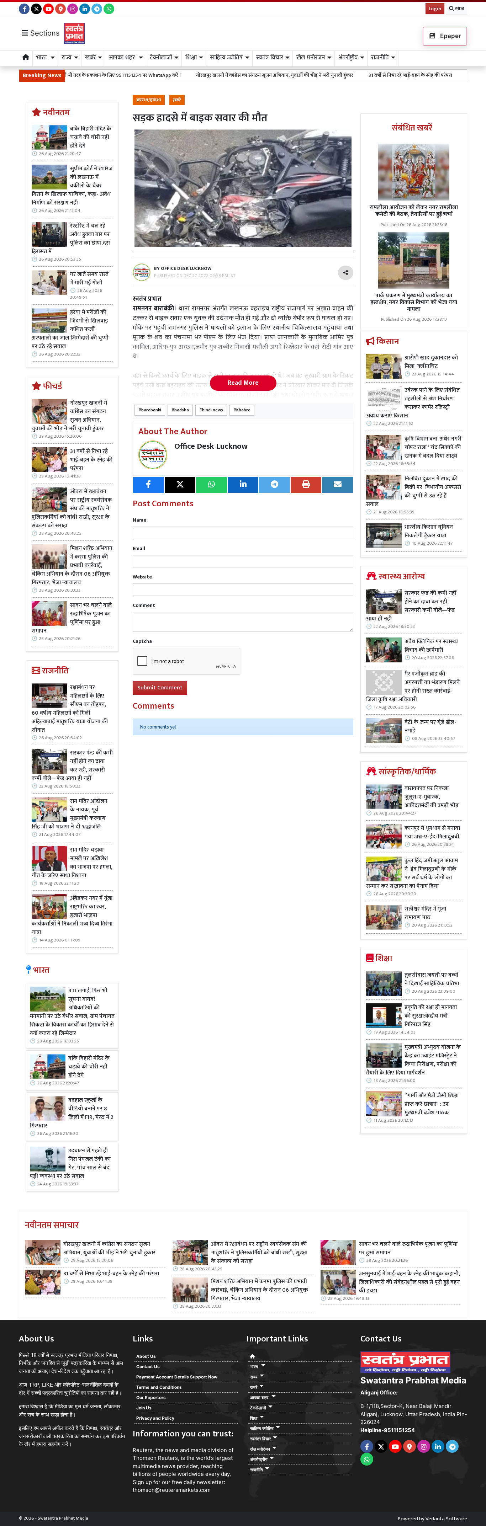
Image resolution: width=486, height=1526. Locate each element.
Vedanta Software (446, 1518)
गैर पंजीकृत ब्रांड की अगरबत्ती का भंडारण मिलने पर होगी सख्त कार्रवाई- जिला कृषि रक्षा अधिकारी (413, 687)
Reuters (143, 1450)
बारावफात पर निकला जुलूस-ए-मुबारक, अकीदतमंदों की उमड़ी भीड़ (432, 797)
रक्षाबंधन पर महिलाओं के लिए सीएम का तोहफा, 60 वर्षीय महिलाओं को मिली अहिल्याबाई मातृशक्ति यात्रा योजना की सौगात (70, 709)
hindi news (212, 410)
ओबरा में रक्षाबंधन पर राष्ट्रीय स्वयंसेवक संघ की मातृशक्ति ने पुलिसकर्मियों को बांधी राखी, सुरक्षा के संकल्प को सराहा (72, 508)
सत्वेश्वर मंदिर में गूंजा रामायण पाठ (425, 913)
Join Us (144, 1407)
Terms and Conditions (159, 1387)
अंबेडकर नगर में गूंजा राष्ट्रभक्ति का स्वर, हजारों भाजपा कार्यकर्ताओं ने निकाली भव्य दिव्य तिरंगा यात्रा (72, 915)
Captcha (142, 641)
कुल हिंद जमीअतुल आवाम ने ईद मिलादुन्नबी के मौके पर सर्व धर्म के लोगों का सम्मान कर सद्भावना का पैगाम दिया (412, 874)
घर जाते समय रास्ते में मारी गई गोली (89, 278)
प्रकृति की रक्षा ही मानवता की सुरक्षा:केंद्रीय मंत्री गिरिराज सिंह (431, 1016)
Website (142, 577)
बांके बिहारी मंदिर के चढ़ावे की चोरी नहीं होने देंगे (90, 137)
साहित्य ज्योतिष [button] (226, 58)
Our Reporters (151, 1397)
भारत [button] (42, 58)
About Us (146, 1356)
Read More (243, 383)
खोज (459, 9)
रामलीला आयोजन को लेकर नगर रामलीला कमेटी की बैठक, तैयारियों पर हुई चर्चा (414, 211)
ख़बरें (177, 100)
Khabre (243, 410)
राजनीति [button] (380, 58)
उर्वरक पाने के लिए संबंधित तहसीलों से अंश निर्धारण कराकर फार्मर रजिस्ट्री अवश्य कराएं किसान (413, 403)
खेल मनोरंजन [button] (310, 58)
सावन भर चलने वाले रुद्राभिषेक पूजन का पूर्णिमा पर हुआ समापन (72, 618)
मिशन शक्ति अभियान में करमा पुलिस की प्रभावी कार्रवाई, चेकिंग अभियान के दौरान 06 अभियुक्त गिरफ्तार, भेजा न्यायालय (72, 565)
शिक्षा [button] (191, 58)
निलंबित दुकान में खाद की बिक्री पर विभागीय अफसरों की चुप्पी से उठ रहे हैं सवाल (413, 492)
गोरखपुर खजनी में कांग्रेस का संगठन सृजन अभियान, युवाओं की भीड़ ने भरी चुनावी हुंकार (215, 75)
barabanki (151, 410)
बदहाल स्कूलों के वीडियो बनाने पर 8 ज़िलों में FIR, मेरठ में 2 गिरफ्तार (71, 1113)
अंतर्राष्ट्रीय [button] (348, 58)
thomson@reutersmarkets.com (172, 1490)
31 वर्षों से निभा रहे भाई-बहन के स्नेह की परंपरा (350, 75)
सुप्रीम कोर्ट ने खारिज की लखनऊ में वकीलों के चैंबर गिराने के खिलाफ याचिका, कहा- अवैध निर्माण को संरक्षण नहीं (72, 186)
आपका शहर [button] (122, 58)
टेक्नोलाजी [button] (161, 58)
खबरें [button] (90, 58)
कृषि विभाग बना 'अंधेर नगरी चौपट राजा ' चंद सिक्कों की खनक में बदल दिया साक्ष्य (433, 447)
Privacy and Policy (155, 1418)
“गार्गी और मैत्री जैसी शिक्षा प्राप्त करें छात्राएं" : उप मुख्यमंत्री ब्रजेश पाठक (432, 1104)
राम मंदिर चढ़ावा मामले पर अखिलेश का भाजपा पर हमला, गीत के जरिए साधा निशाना (72, 863)
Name (139, 520)
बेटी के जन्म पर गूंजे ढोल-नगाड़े (430, 726)
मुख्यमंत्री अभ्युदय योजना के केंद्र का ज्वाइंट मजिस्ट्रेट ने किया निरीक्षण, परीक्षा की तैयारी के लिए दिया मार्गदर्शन (413, 1060)
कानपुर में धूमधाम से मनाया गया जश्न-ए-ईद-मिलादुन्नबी (432, 832)
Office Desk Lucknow (211, 446)
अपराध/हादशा (148, 100)
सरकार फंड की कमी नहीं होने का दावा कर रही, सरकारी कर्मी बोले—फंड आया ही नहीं (72, 766)
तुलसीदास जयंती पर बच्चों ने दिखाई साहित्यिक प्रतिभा (432, 979)
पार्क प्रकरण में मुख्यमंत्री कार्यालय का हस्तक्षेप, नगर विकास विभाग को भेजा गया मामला (413, 302)
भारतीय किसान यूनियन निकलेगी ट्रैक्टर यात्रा (429, 531)
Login (435, 9)
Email (139, 548)
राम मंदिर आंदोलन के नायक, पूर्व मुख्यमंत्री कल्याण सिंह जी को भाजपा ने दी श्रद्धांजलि (69, 814)
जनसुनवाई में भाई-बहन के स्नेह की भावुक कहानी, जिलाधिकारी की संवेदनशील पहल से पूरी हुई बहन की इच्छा (409, 1282)
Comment (144, 605)
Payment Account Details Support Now (176, 1377)
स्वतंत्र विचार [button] (269, 58)
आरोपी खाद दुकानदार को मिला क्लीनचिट (431, 362)
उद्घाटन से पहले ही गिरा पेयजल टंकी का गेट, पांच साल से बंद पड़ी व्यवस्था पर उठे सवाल (70, 1164)
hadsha (181, 410)
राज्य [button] (67, 58)
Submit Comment (160, 688)
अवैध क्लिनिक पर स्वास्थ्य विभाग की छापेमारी (431, 646)
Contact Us (148, 1366)
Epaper (450, 35)
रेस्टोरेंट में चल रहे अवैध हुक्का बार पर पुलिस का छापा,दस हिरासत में (71, 239)
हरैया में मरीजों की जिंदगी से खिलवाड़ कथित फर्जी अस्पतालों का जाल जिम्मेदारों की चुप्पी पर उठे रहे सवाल (70, 329)
